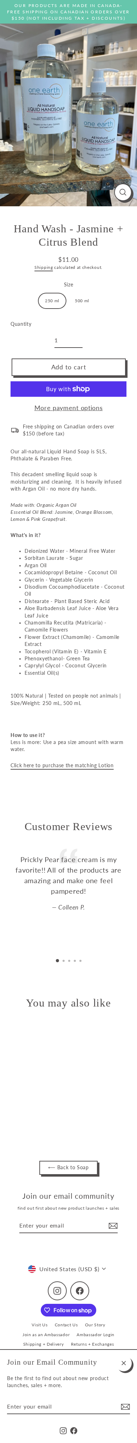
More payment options (68, 408)
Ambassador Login (96, 1334)
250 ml (52, 300)
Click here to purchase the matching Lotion (62, 765)
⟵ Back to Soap (68, 1167)
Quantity (21, 324)
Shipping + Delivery (43, 1344)
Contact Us (66, 1324)
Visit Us (39, 1324)
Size (68, 284)
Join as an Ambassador (46, 1334)
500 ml (82, 300)
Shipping (43, 267)
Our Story (95, 1324)
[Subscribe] (124, 1406)
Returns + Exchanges (92, 1344)
